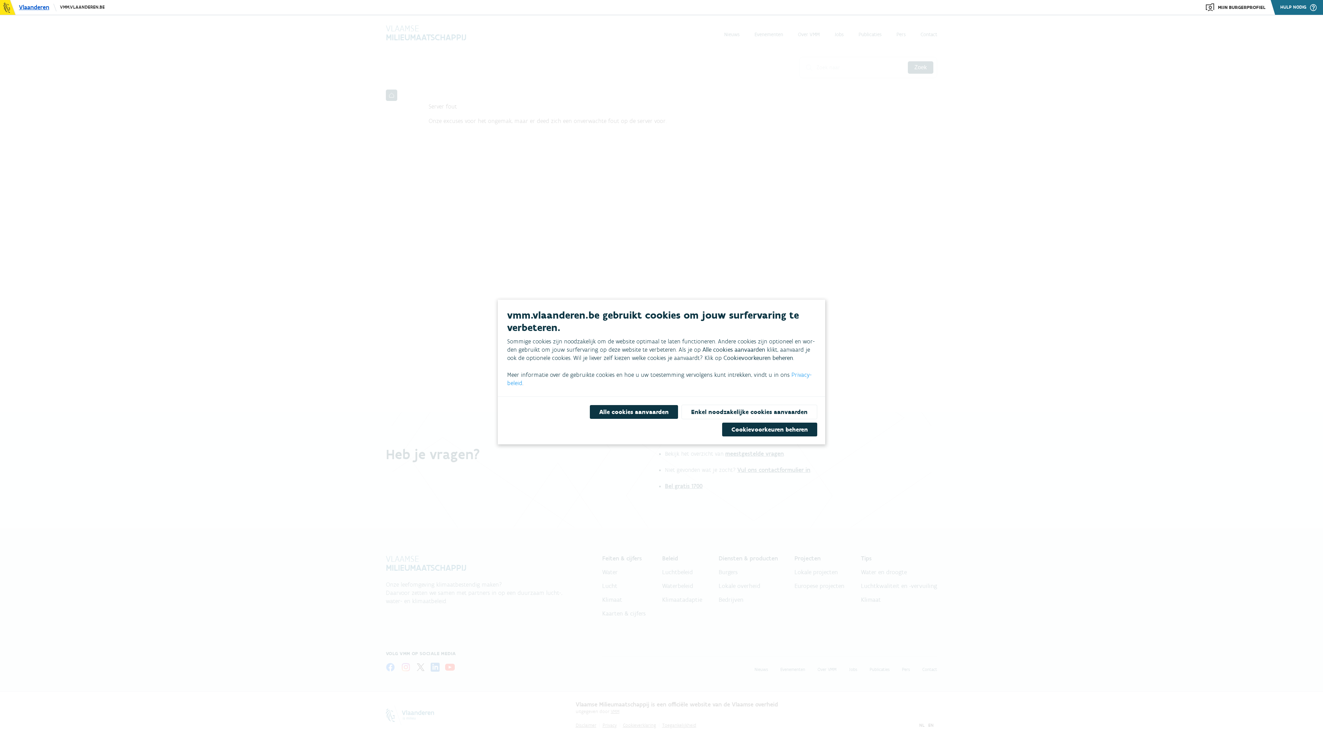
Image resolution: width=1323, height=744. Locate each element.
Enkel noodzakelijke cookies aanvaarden (749, 412)
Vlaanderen (34, 7)
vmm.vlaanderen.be (82, 7)
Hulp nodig (1293, 7)
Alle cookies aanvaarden (634, 412)
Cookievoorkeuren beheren (769, 429)
